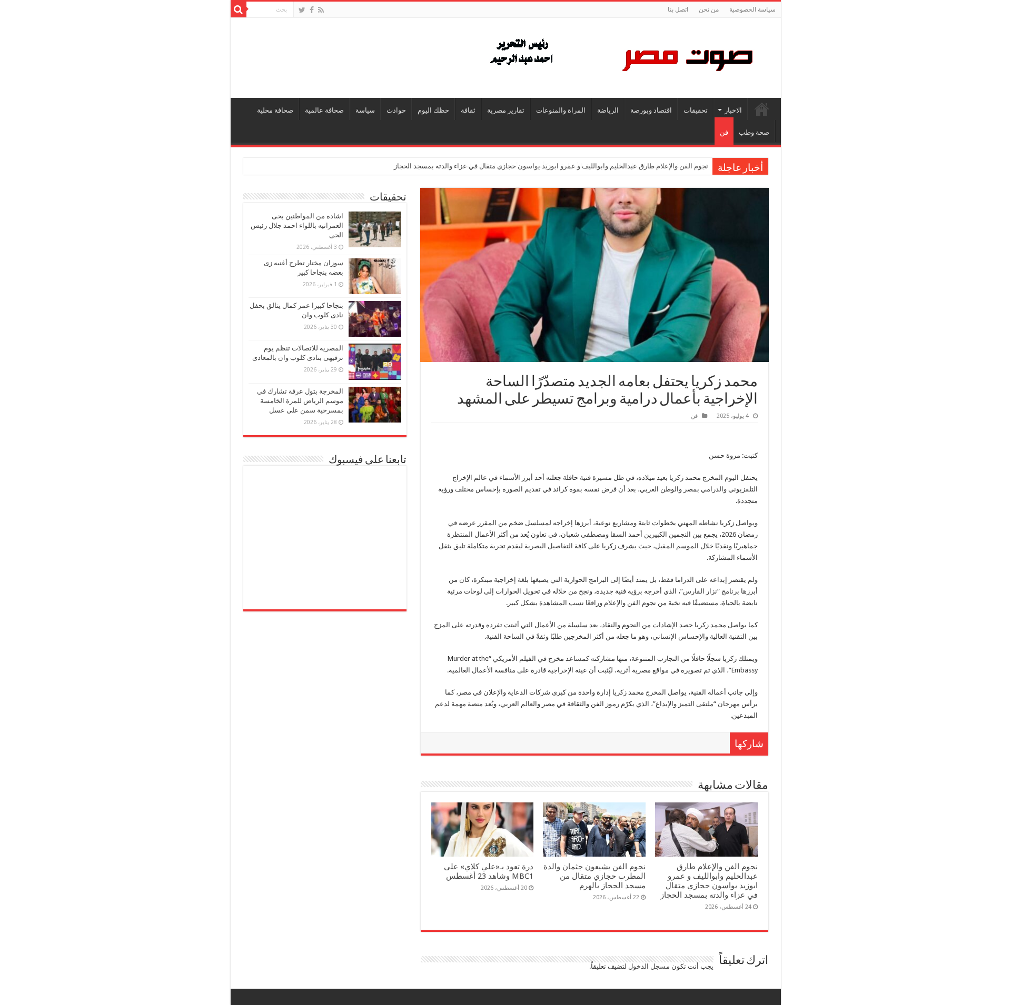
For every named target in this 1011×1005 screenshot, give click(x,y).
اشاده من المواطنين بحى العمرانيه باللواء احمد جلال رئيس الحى (297, 225)
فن (724, 132)
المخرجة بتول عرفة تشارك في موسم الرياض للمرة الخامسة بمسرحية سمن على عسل (300, 400)
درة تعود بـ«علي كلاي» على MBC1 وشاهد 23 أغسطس (488, 871)
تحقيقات (695, 110)
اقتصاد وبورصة (651, 110)
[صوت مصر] (620, 55)
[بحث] (238, 9)
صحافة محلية (275, 110)
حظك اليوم (433, 110)
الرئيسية (762, 109)
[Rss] (321, 10)
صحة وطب (754, 132)
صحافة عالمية (324, 110)
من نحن (709, 9)
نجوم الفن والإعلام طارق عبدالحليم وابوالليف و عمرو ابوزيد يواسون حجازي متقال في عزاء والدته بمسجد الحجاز (551, 166)
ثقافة (468, 110)
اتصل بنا (678, 9)
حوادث (396, 110)
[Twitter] (302, 10)
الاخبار (733, 110)
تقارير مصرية (505, 110)
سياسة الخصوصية (752, 9)
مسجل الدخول (649, 966)
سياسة (365, 110)
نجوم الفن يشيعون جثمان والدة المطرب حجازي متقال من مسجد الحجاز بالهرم (594, 876)
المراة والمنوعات (561, 110)
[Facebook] (312, 10)
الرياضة (608, 110)
